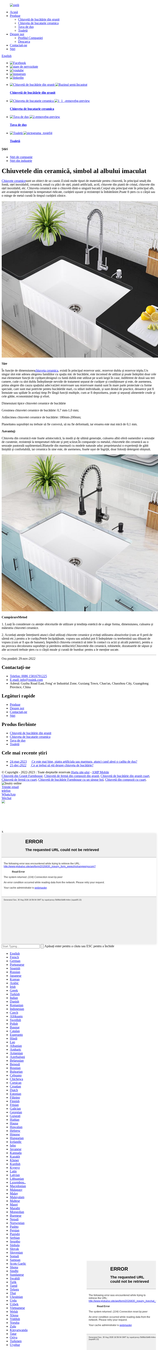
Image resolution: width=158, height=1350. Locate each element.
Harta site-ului (80, 772)
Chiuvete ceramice (14, 181)
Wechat (6, 798)
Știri (12, 49)
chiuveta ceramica (46, 370)
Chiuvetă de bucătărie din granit (38, 19)
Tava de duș (26, 27)
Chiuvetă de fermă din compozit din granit (71, 776)
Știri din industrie (21, 160)
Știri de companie (21, 157)
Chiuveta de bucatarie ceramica (38, 23)
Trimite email (10, 787)
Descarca (24, 41)
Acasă (14, 12)
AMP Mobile (100, 772)
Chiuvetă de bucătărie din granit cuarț (125, 776)
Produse (15, 15)
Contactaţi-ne (18, 45)
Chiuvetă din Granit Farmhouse (22, 776)
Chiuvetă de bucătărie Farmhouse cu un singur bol (70, 779)
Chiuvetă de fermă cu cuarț (19, 779)
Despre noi (17, 34)
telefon (6, 790)
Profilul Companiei (30, 38)
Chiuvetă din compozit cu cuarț (125, 779)
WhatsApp (9, 794)
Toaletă (23, 30)
